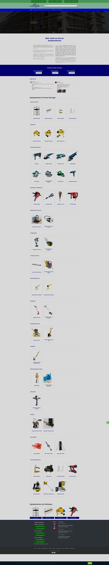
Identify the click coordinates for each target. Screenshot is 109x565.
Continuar (90, 563)
